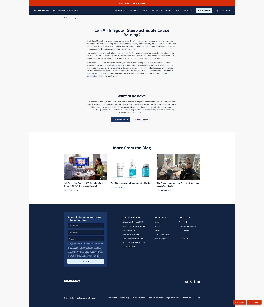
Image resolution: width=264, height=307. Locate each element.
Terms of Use (186, 298)
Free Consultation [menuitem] (204, 10)
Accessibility (112, 298)
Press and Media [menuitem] (160, 238)
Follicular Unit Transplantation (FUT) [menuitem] (135, 226)
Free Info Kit (239, 302)
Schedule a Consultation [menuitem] (187, 226)
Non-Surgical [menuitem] (134, 10)
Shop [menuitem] (177, 10)
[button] (226, 10)
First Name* (73, 226)
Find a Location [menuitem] (184, 230)
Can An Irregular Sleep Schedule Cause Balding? (132, 32)
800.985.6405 (184, 238)
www (89, 73)
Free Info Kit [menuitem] (183, 222)
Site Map (197, 298)
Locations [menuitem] (168, 10)
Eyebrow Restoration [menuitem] (130, 230)
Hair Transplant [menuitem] (120, 10)
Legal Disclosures (172, 298)
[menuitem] (119, 10)
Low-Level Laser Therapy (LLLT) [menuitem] (134, 243)
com (98, 73)
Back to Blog (71, 18)
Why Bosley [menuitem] (156, 10)
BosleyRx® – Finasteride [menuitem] (131, 234)
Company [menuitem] (158, 222)
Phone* (72, 239)
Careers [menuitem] (157, 226)
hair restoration (118, 65)
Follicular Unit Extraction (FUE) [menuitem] (133, 222)
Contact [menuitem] (157, 230)
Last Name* (73, 232)
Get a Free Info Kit (121, 120)
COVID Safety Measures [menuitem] (163, 234)
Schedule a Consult (142, 120)
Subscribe (85, 261)
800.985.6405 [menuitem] (188, 10)
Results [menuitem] (145, 10)
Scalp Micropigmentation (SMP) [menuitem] (133, 238)
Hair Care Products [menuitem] (129, 247)
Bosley (94, 73)
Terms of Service (71, 245)
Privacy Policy (97, 243)
